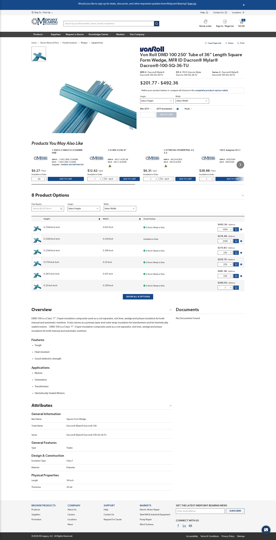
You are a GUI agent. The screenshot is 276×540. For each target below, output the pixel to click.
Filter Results (36, 204)
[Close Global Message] (244, 5)
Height (143, 96)
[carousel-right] (240, 165)
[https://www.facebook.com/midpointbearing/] (178, 525)
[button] (39, 34)
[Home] (44, 21)
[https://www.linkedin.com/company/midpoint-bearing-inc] (184, 525)
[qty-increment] (153, 114)
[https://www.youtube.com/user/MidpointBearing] (190, 525)
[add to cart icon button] (236, 229)
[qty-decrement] (142, 114)
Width (178, 96)
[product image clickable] (38, 54)
